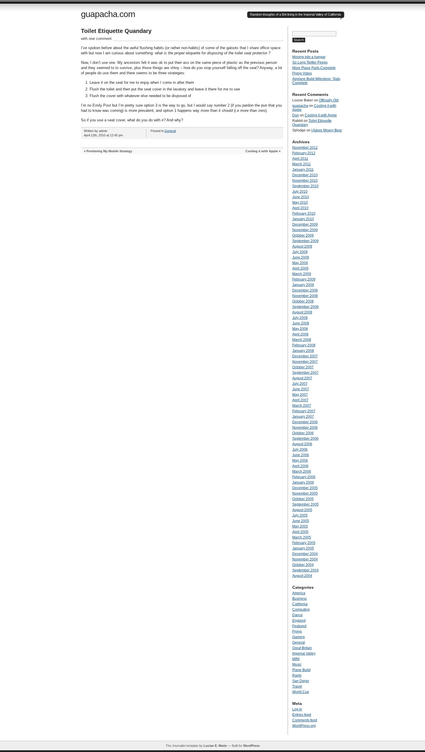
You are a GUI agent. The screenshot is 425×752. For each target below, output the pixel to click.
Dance (297, 615)
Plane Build (301, 670)
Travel (297, 686)
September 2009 (305, 241)
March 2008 (301, 340)
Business (299, 599)
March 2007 (301, 406)
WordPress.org (304, 726)
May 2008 (300, 329)
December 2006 (305, 422)
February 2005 (303, 543)
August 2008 (302, 312)
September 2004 (305, 570)
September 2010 (305, 186)
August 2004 (302, 576)
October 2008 (303, 301)
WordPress (251, 745)
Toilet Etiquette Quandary (116, 31)
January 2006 (303, 482)
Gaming (298, 637)
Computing (301, 610)
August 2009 (302, 246)
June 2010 (300, 197)
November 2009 (305, 230)
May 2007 (300, 395)
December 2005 (305, 488)
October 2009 (303, 235)
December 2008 (305, 290)
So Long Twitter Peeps (310, 62)
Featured (299, 626)
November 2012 (305, 148)
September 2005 (305, 504)
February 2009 (303, 279)
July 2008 (300, 318)
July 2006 (300, 450)
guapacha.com (108, 14)
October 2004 (303, 565)
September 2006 (305, 439)
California (300, 604)
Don (295, 115)
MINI (296, 659)
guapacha (300, 106)
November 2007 (305, 362)
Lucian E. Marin (215, 745)
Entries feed (301, 715)
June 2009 (300, 257)
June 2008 (300, 323)
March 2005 (301, 537)
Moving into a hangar (309, 57)
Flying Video (302, 73)
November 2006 (305, 428)
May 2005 (300, 526)
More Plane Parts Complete (314, 68)
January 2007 (303, 417)
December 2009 (305, 224)
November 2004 (305, 559)
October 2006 (303, 433)
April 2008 (300, 334)
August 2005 (302, 510)
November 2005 (305, 493)
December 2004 (305, 554)
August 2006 (302, 444)
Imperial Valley (303, 653)
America (298, 593)
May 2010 (300, 202)
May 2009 (300, 263)
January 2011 (303, 170)
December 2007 (305, 356)
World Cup (300, 692)
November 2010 (305, 181)
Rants (297, 675)
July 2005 (300, 515)
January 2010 (303, 219)
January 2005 (303, 548)
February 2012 (303, 153)
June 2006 (300, 455)
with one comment (96, 38)
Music (297, 664)
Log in (297, 709)
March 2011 (301, 164)
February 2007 (303, 411)
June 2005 (300, 521)
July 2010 (300, 192)
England (299, 621)
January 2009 (303, 285)
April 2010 (300, 208)
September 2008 (305, 307)
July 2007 (300, 384)
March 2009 (301, 274)
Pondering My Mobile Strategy (109, 151)
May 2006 (300, 460)
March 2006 (301, 471)
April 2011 (300, 159)
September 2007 (305, 373)
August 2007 (302, 378)
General (170, 131)
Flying (297, 632)
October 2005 (303, 499)
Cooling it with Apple (261, 151)
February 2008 (303, 345)
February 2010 (303, 213)
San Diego (300, 681)
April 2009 (300, 268)
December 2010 (305, 175)
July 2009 (300, 252)
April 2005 (300, 532)
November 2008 (305, 296)
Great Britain (302, 648)
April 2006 (300, 466)
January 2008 (303, 351)
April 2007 (300, 400)
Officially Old (329, 100)
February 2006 (303, 477)
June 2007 (300, 389)
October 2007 (303, 367)
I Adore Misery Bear (326, 130)
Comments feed (304, 720)
